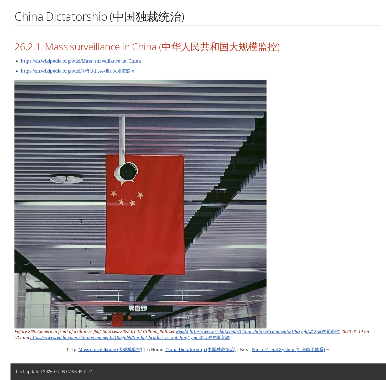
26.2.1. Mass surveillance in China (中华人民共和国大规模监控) (147, 46)
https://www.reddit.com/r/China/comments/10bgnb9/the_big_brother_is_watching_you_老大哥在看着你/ (130, 337)
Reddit (182, 331)
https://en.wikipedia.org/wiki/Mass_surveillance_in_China (81, 61)
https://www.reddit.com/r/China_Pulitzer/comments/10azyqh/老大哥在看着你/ (265, 331)
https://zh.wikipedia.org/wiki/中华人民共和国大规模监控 (78, 71)
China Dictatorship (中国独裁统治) (200, 349)
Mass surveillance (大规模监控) (110, 349)
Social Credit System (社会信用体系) (288, 349)
